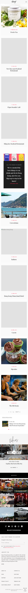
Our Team (16, 574)
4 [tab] (12, 429)
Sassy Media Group (6, 584)
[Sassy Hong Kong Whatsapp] (18, 526)
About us (3, 570)
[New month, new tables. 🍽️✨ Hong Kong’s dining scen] (7, 486)
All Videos (13, 467)
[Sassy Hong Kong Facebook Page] (5, 526)
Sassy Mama (17, 584)
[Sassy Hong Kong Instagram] (12, 527)
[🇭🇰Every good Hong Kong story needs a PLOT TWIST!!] (7, 500)
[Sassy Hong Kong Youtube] (9, 526)
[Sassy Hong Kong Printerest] (15, 527)
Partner (3, 577)
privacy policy (17, 546)
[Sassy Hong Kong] (14, 2)
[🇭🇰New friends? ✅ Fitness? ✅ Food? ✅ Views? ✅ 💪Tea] (7, 514)
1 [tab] (8, 429)
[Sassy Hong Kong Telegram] (22, 526)
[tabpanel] (14, 424)
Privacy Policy (5, 581)
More (2, 564)
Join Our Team (17, 577)
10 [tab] (19, 429)
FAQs (2, 574)
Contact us (17, 570)
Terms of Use (17, 581)
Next (17, 412)
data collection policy (9, 547)
